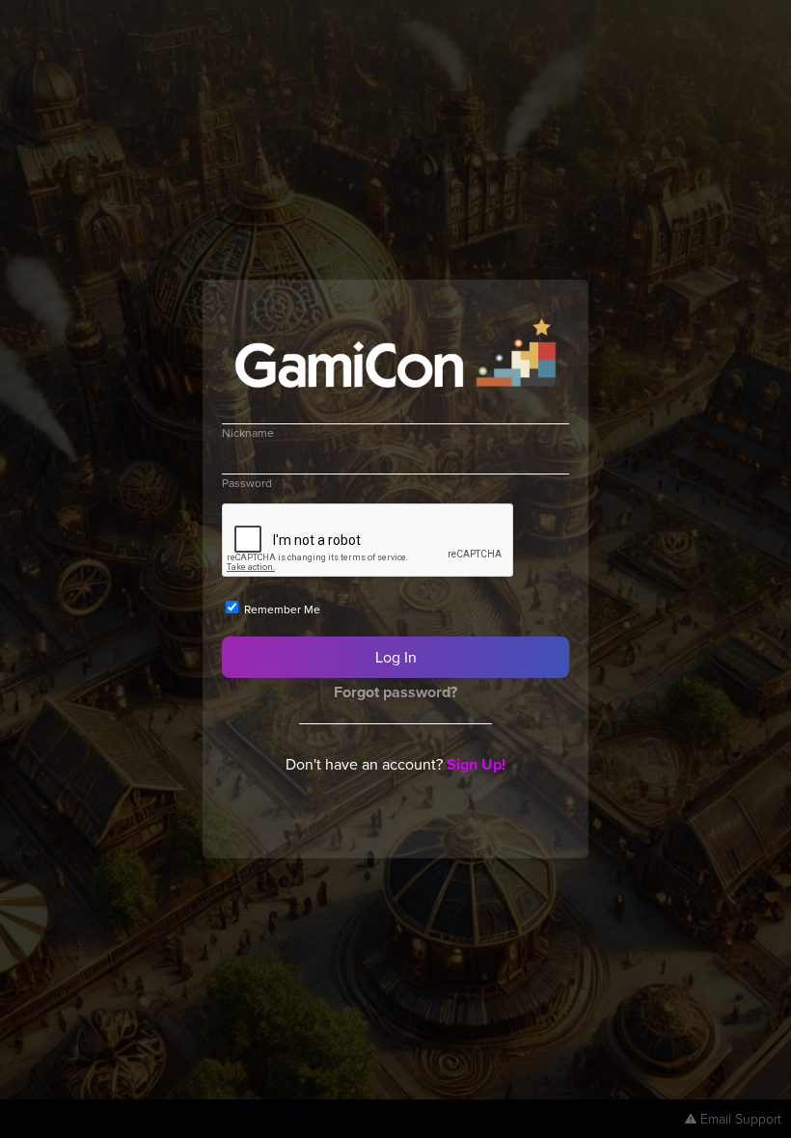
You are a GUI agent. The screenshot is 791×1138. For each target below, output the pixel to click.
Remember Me (280, 609)
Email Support (740, 1118)
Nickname (248, 432)
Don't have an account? (395, 763)
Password (247, 482)
